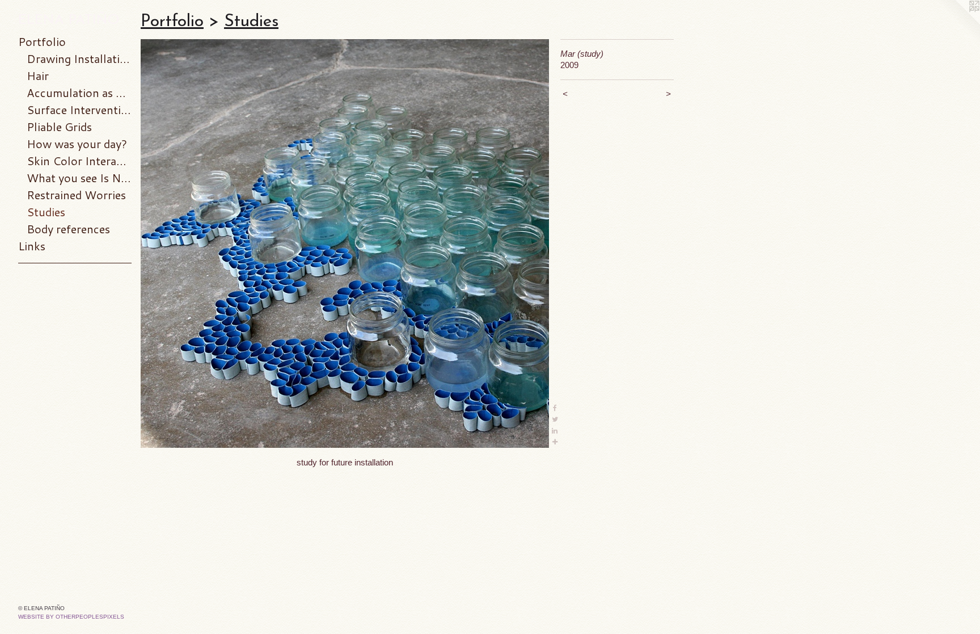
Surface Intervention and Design (79, 109)
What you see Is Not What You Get (79, 178)
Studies (46, 212)
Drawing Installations (79, 58)
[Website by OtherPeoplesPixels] (957, 22)
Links (31, 246)
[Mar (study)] (345, 243)
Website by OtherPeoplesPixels (71, 617)
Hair (38, 75)
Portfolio (42, 41)
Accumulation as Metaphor (79, 92)
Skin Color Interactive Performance (79, 161)
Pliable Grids (59, 127)
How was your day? (77, 144)
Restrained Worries (76, 195)
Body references (68, 229)
